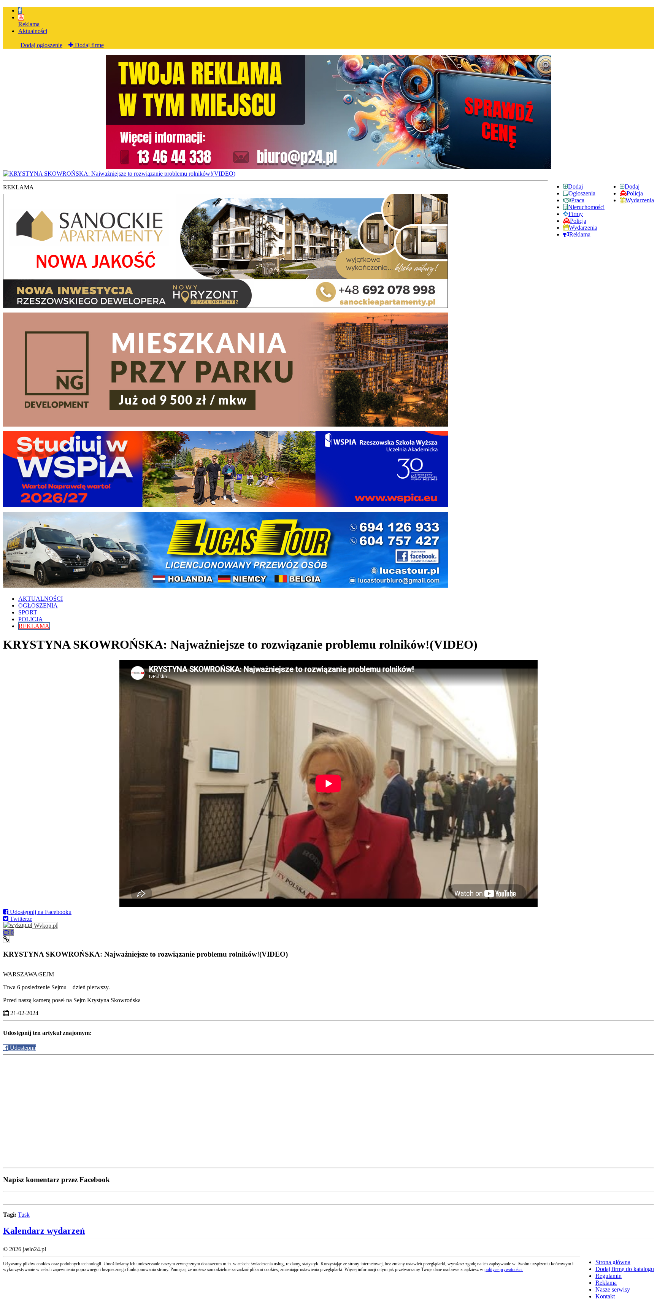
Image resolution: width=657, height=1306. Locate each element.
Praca (577, 200)
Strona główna (612, 1262)
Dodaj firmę (88, 45)
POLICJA (30, 619)
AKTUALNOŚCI (40, 598)
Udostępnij (22, 1047)
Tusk (24, 1214)
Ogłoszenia (581, 193)
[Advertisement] (231, 1111)
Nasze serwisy (612, 1289)
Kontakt (605, 1296)
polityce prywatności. (503, 1269)
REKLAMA (34, 626)
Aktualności (32, 31)
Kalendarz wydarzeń (44, 1231)
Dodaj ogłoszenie (41, 45)
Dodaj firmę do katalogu (624, 1269)
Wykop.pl (44, 925)
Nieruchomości (586, 207)
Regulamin (608, 1276)
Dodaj (632, 186)
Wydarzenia (639, 200)
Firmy (575, 214)
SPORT (27, 612)
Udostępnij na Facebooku (39, 912)
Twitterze (20, 919)
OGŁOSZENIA (38, 605)
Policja (635, 193)
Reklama (29, 24)
